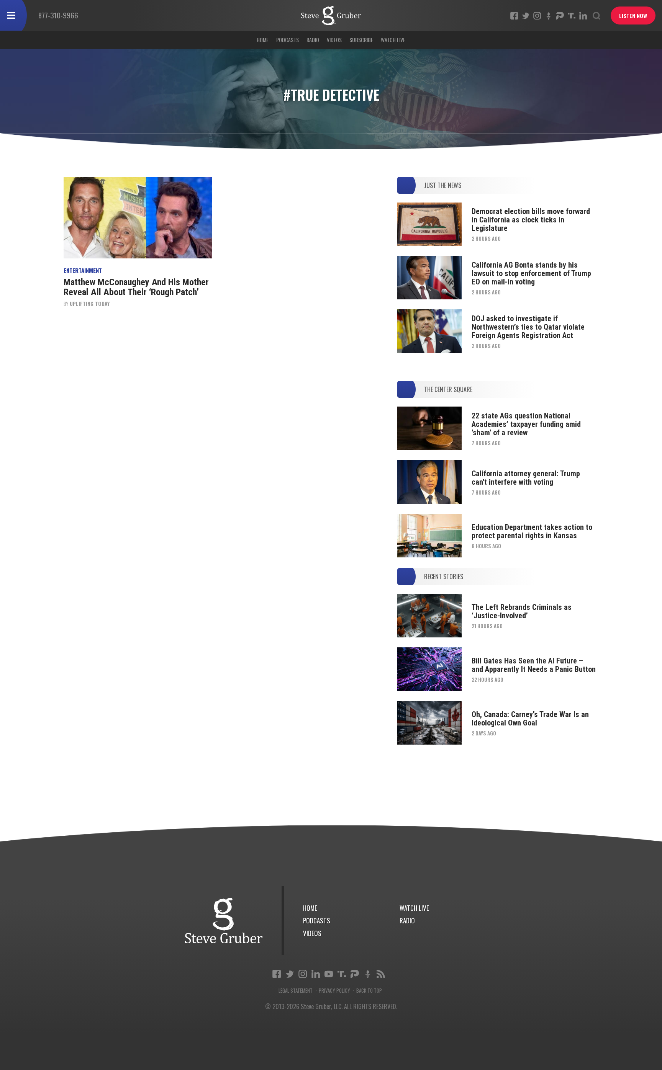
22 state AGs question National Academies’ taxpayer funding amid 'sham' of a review (526, 424)
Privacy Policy (334, 990)
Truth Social (342, 974)
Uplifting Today (90, 303)
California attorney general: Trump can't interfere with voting (526, 478)
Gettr (548, 16)
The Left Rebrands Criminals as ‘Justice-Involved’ (522, 611)
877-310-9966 (58, 15)
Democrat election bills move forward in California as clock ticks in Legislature (531, 220)
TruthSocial (571, 16)
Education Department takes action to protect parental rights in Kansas (532, 531)
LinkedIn (583, 16)
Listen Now (633, 15)
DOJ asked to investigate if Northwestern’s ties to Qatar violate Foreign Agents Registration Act (528, 327)
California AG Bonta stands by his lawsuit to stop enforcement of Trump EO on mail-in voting (531, 273)
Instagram (537, 16)
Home (263, 40)
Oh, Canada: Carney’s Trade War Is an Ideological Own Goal (530, 718)
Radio (312, 40)
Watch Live (393, 40)
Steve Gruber (223, 920)
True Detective (331, 15)
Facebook (514, 16)
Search (596, 15)
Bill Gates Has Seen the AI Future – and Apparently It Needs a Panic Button (534, 665)
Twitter (525, 16)
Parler (560, 16)
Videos (334, 40)
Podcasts (287, 40)
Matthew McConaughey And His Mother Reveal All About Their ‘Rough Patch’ (136, 287)
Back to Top (369, 990)
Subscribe (361, 40)
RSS (381, 974)
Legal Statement (296, 990)
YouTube (328, 974)
